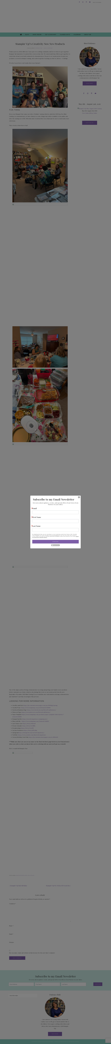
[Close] (77, 497)
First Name (36, 517)
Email (34, 508)
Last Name (36, 526)
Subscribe (55, 541)
